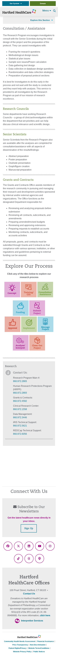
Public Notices (39, 652)
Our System (15, 4)
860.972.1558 (20, 409)
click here (45, 615)
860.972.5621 (20, 425)
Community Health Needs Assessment (19, 641)
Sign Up (28, 528)
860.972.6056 (20, 434)
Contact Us (29, 593)
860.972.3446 (20, 417)
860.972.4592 (20, 401)
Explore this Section (40, 20)
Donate (43, 4)
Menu (46, 11)
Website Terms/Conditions (38, 648)
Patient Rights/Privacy (17, 648)
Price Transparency (20, 645)
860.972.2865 (20, 381)
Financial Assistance (45, 641)
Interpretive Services (32, 620)
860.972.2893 (20, 393)
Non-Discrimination (37, 645)
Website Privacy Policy (22, 652)
